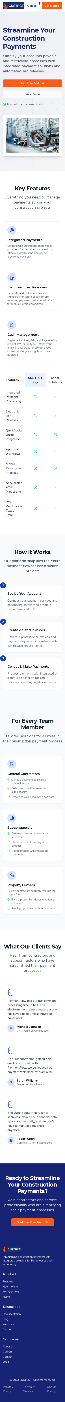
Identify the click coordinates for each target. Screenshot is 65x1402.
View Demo (32, 94)
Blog (5, 1319)
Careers (7, 1351)
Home (6, 1296)
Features (8, 1281)
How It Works (11, 1286)
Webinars (8, 1324)
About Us (8, 1346)
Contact (7, 1356)
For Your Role (11, 1291)
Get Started (52, 5)
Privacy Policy (8, 1389)
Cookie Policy (51, 1389)
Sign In (31, 5)
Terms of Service (29, 1389)
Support (7, 1329)
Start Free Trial (29, 83)
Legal (6, 1361)
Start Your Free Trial (29, 1222)
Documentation (12, 1313)
